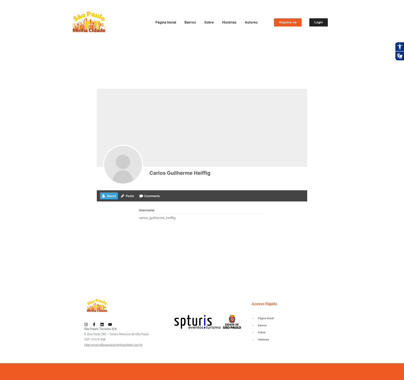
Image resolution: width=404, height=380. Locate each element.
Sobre (209, 22)
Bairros (190, 22)
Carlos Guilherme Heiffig (179, 173)
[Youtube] (110, 324)
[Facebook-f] (94, 324)
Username (146, 210)
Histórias (229, 22)
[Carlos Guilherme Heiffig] (123, 165)
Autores (251, 22)
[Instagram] (86, 324)
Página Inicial (165, 22)
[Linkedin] (102, 324)
